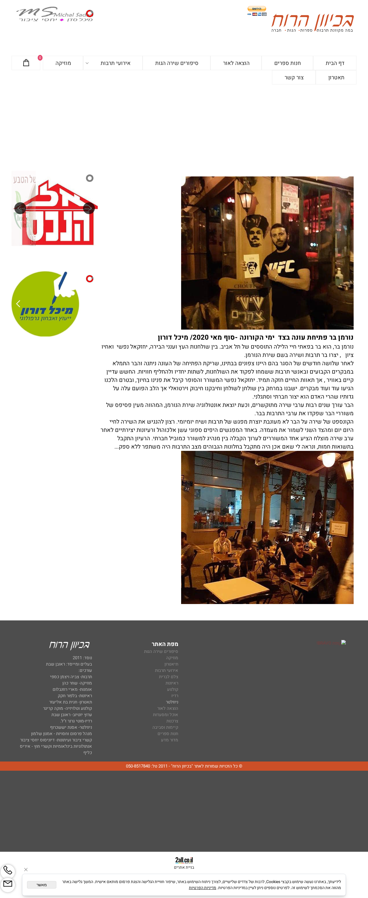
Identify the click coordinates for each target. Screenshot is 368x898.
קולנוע (172, 689)
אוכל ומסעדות (165, 715)
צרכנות (172, 721)
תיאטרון (171, 664)
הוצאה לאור (236, 63)
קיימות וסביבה (165, 727)
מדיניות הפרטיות (202, 888)
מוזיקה (63, 63)
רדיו (174, 696)
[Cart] (26, 63)
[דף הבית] (312, 24)
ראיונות (172, 683)
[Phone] (8, 872)
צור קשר (294, 78)
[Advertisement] (184, 127)
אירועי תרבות (116, 63)
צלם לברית (168, 677)
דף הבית (335, 63)
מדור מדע (169, 740)
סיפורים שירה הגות (176, 63)
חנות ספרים (287, 63)
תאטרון (336, 78)
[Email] (8, 885)
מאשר (42, 884)
